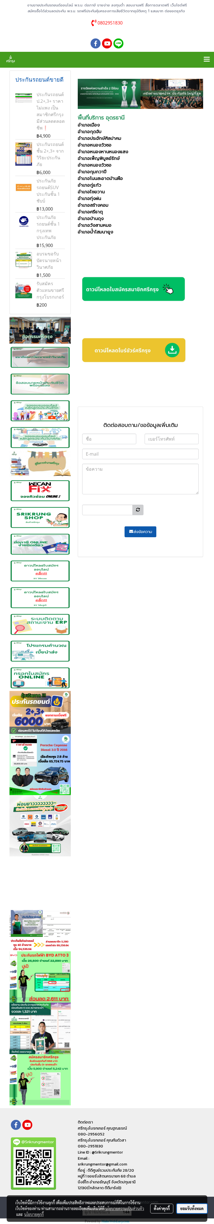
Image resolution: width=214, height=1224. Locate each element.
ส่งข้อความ (142, 532)
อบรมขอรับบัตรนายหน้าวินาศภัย (49, 260)
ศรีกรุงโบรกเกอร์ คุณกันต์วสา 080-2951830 (102, 1143)
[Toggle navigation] (207, 59)
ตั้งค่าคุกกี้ (162, 1208)
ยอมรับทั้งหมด (192, 1208)
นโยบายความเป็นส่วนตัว (124, 1208)
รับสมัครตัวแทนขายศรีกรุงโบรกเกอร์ (50, 290)
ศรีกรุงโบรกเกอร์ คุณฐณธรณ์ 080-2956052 (102, 1131)
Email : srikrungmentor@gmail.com (102, 1161)
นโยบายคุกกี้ (34, 1214)
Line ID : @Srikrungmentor (100, 1152)
